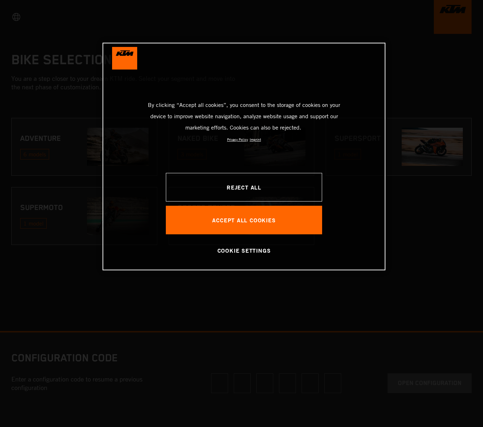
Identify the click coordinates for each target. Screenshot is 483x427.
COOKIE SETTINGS (244, 250)
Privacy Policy (237, 139)
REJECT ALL (244, 187)
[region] (244, 156)
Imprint (255, 139)
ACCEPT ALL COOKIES (243, 220)
